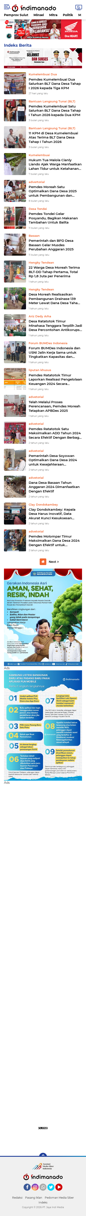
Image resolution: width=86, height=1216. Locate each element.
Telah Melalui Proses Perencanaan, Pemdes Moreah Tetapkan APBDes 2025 (54, 406)
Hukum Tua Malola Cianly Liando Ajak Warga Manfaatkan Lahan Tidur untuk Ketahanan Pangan (55, 164)
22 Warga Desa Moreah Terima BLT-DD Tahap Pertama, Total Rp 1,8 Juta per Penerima (54, 271)
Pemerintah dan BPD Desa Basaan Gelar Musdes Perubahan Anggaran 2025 (51, 244)
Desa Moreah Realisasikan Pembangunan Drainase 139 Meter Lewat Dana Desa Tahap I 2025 (55, 298)
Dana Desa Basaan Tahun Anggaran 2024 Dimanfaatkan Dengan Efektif (54, 486)
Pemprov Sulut (16, 15)
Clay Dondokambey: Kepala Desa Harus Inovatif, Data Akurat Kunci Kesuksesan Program (52, 513)
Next (53, 562)
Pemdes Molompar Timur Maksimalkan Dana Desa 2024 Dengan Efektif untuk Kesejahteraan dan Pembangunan (54, 540)
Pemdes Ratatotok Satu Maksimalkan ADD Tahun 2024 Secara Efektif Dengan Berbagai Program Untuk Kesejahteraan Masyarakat (55, 433)
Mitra (53, 15)
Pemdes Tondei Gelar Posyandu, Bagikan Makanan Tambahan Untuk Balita (53, 218)
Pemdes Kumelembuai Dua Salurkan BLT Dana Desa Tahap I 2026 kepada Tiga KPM (55, 83)
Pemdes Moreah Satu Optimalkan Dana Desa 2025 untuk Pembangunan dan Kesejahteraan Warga (53, 191)
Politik (68, 15)
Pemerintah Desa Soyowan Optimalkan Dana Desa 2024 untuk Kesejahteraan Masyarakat (53, 460)
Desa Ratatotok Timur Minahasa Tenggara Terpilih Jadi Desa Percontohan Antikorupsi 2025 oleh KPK (55, 325)
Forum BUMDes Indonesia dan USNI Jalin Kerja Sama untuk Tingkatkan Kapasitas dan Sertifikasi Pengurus (54, 352)
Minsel (39, 15)
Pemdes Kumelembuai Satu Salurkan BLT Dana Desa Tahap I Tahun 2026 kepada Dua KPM (55, 110)
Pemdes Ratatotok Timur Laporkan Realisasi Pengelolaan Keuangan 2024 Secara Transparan (55, 379)
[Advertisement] (43, 966)
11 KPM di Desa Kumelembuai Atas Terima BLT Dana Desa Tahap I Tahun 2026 (53, 137)
